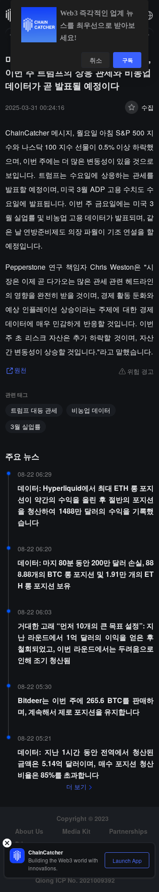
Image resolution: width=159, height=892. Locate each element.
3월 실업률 (26, 426)
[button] (148, 15)
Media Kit (76, 831)
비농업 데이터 (91, 410)
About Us (29, 831)
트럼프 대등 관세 (34, 410)
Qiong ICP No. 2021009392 (75, 880)
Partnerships (128, 831)
